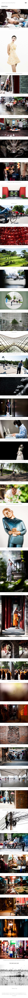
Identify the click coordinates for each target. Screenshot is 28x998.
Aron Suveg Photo (8, 3)
